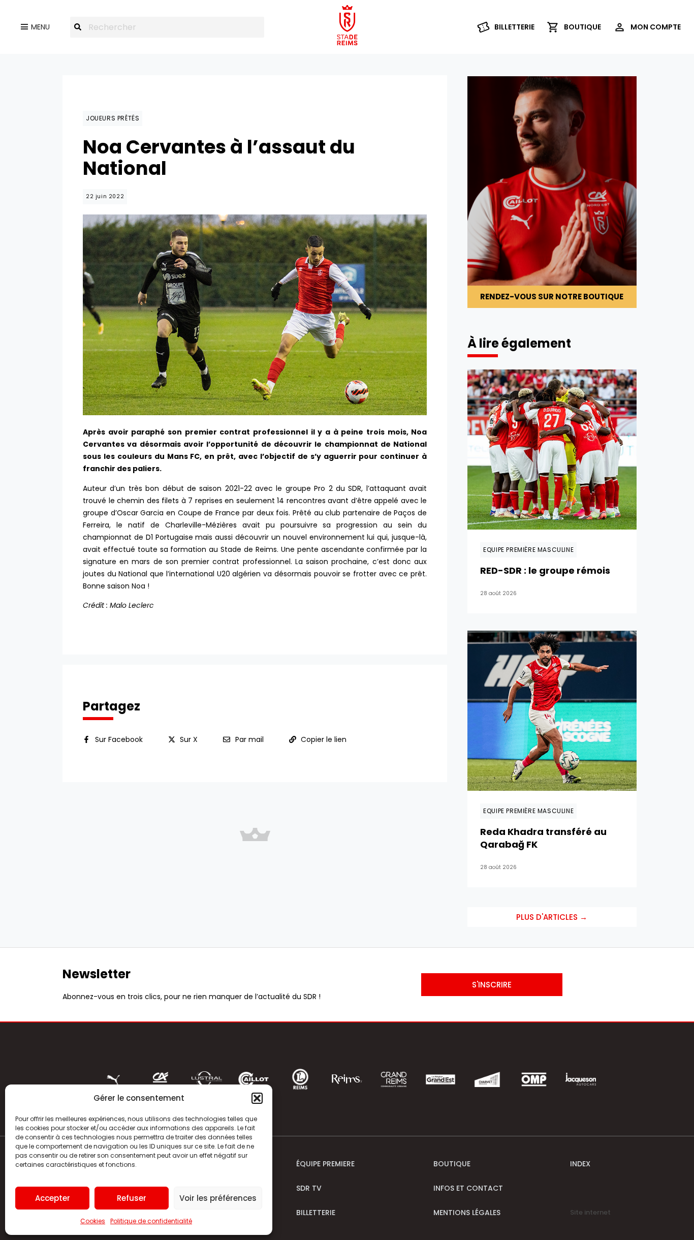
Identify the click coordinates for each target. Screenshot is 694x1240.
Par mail (249, 739)
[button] (257, 1098)
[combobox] (167, 27)
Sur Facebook (119, 739)
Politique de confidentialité (151, 1221)
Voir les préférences (218, 1198)
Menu (40, 27)
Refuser (131, 1198)
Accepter (52, 1198)
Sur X (189, 739)
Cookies (92, 1221)
